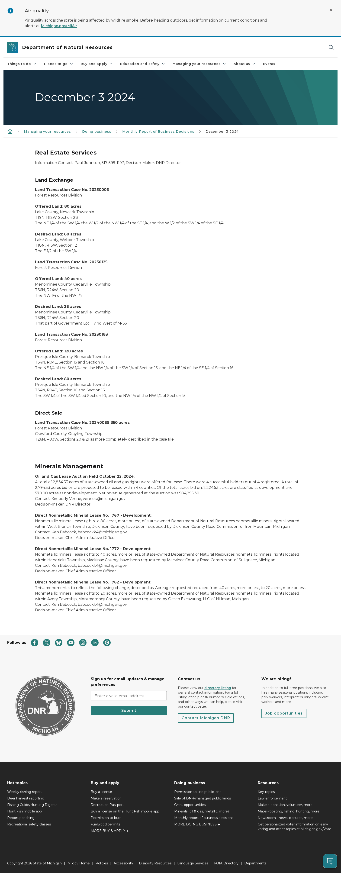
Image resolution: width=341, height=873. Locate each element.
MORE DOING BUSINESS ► (197, 824)
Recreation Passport (107, 805)
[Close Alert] (331, 10)
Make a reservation (106, 798)
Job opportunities (284, 713)
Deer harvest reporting (25, 798)
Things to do (19, 64)
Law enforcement (272, 798)
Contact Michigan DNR (206, 718)
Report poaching (21, 818)
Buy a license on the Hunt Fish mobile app (125, 811)
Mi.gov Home (79, 863)
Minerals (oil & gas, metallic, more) (201, 811)
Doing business (96, 131)
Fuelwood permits (105, 824)
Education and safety (139, 64)
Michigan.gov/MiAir (59, 26)
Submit (128, 710)
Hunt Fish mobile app (24, 811)
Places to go (56, 64)
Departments (255, 863)
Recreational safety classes (29, 824)
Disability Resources (155, 863)
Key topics (266, 792)
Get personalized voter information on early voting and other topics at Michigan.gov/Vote (294, 826)
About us (242, 64)
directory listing (217, 688)
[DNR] (10, 131)
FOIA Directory (226, 863)
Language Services (192, 863)
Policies (102, 863)
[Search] (331, 47)
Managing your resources (197, 64)
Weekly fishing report (24, 792)
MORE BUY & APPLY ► (110, 831)
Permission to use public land (198, 792)
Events (269, 64)
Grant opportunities (190, 805)
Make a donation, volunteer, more (285, 805)
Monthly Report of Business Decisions (158, 131)
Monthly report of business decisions (203, 818)
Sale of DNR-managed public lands (202, 798)
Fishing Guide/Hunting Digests (32, 805)
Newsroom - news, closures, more (285, 818)
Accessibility (123, 863)
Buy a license (101, 792)
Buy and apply (94, 64)
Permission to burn (106, 818)
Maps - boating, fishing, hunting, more (288, 811)
